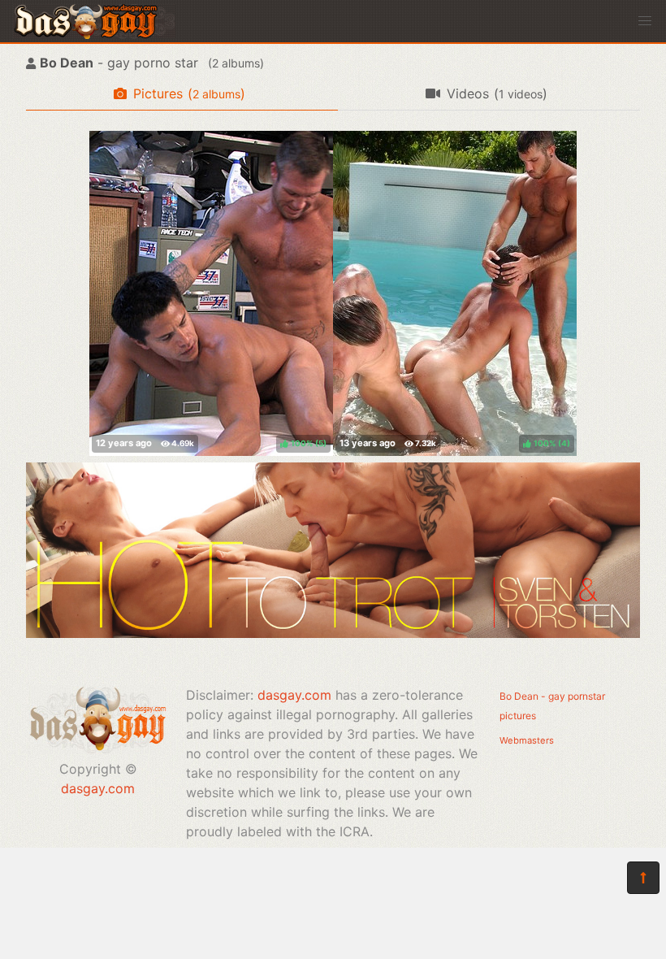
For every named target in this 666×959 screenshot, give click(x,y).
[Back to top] (643, 877)
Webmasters (527, 740)
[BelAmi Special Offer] (333, 633)
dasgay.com (98, 788)
